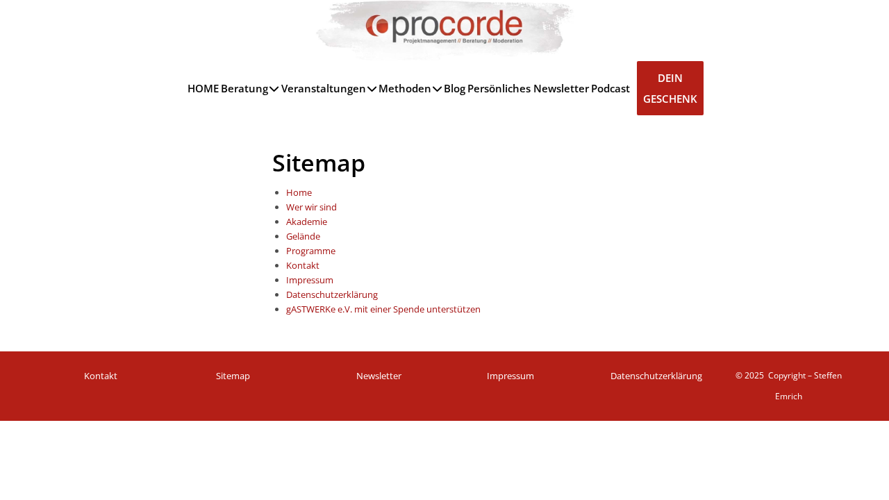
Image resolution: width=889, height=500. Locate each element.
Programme (310, 250)
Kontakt (302, 265)
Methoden (405, 88)
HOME (203, 88)
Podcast (610, 88)
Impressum (309, 280)
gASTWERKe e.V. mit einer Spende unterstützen (383, 309)
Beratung (244, 88)
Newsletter (561, 88)
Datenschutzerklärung (332, 294)
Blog (454, 88)
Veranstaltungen (323, 88)
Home (299, 192)
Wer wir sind (311, 207)
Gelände (303, 236)
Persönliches (499, 88)
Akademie (306, 221)
